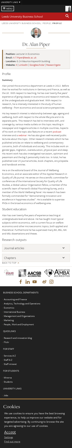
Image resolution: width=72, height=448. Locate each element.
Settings (8, 437)
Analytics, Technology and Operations (22, 303)
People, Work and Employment (19, 324)
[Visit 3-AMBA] (55, 273)
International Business (14, 312)
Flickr (6, 342)
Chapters (10, 258)
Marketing (9, 320)
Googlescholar (37, 65)
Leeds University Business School (22, 16)
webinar (22, 135)
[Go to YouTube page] (35, 282)
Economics (9, 307)
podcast (57, 131)
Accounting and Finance (15, 299)
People (47, 23)
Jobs (6, 395)
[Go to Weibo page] (44, 282)
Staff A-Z (8, 360)
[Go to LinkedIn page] (28, 282)
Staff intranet (10, 364)
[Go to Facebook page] (21, 282)
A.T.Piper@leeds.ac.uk (25, 57)
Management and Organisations (19, 316)
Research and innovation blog (18, 338)
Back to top (9, 263)
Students (8, 381)
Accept (10, 432)
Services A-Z (10, 355)
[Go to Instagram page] (51, 282)
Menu (9, 8)
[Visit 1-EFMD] (9, 272)
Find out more (12, 441)
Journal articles (14, 248)
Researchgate (53, 65)
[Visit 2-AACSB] (28, 273)
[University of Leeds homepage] (68, 8)
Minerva (8, 377)
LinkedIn (23, 65)
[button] (67, 16)
